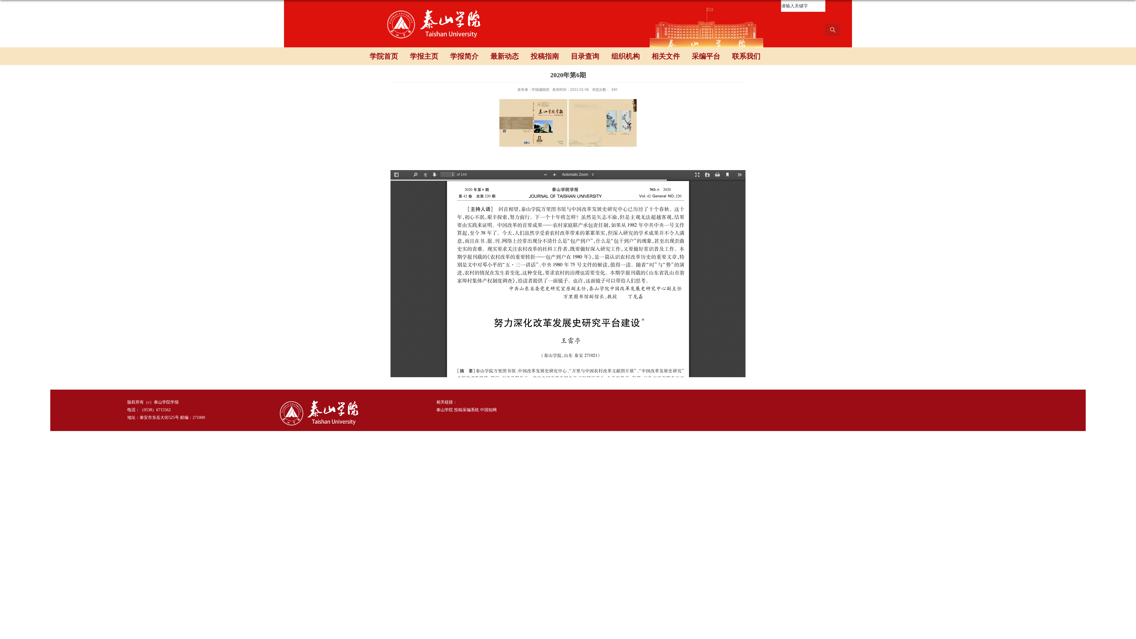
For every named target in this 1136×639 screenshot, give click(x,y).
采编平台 (706, 56)
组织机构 (625, 56)
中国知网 (488, 410)
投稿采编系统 (466, 410)
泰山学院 (444, 410)
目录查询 (585, 56)
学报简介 (464, 56)
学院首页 (384, 56)
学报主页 (424, 56)
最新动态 (504, 56)
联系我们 (746, 56)
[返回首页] (434, 9)
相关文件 (666, 56)
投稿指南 (545, 56)
